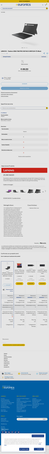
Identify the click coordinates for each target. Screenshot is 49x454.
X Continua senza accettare (37, 435)
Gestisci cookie (25, 449)
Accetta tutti (39, 449)
